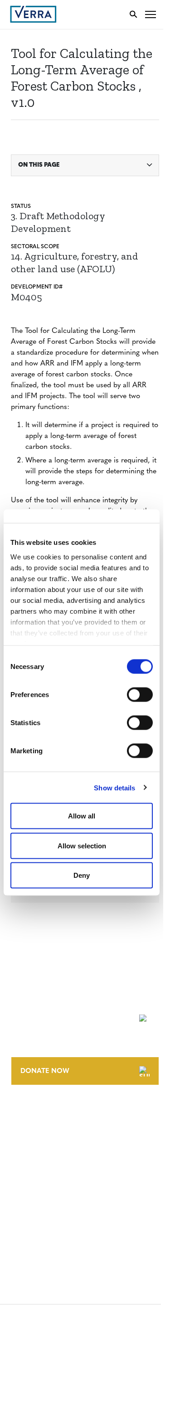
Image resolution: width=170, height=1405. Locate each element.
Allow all (81, 816)
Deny (81, 875)
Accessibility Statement (51, 1199)
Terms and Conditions (49, 1182)
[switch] (140, 695)
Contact (25, 1113)
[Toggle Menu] (150, 14)
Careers (24, 1130)
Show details (114, 787)
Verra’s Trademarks (44, 1147)
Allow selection (82, 845)
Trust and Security (43, 1232)
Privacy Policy (35, 1215)
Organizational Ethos (49, 1164)
